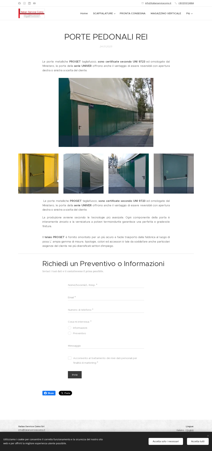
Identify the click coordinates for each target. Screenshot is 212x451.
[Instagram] (24, 3)
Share (51, 393)
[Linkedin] (29, 3)
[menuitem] (85, 13)
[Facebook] (19, 3)
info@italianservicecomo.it (158, 3)
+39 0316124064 (186, 3)
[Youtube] (34, 3)
